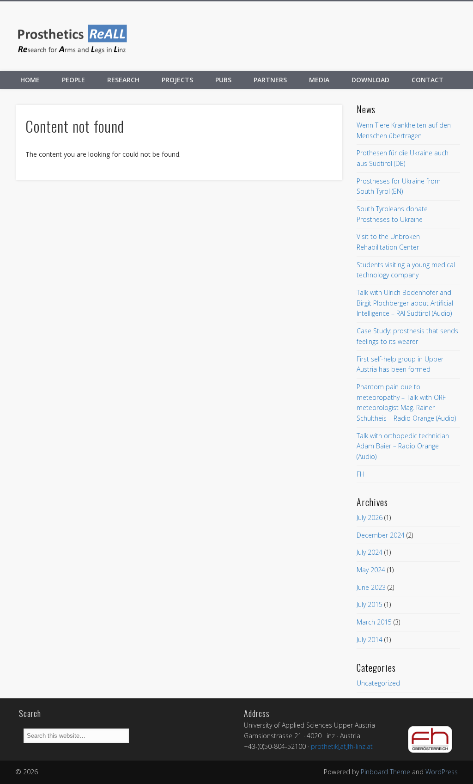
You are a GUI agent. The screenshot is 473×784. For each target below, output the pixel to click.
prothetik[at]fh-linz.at (342, 746)
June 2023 (371, 587)
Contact (427, 79)
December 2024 (381, 535)
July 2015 (369, 604)
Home (30, 79)
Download (370, 79)
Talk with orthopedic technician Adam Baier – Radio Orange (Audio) (403, 446)
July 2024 (369, 552)
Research (123, 79)
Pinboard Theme (385, 771)
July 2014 (369, 639)
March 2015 (374, 622)
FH (360, 474)
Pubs (223, 79)
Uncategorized (378, 683)
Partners (270, 79)
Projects (177, 79)
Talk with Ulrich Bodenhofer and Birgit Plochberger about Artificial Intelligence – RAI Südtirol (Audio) (405, 303)
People (73, 79)
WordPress (441, 771)
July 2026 (369, 517)
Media (319, 79)
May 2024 (371, 569)
